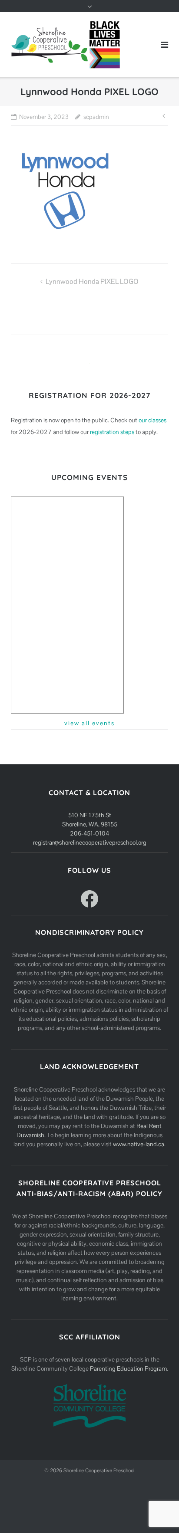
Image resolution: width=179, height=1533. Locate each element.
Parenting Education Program (128, 1368)
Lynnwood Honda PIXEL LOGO (92, 281)
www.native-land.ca (138, 1144)
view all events (89, 723)
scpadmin (96, 117)
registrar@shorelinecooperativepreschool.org (89, 842)
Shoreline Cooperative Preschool (99, 1470)
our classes (152, 420)
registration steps (112, 432)
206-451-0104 (89, 833)
